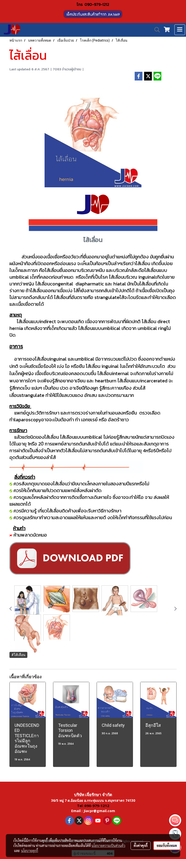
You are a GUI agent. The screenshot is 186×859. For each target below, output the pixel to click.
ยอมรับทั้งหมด (167, 845)
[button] (155, 29)
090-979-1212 (97, 4)
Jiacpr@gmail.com (99, 810)
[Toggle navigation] (179, 29)
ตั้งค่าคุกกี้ (140, 845)
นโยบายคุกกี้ (29, 850)
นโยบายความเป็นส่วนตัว (108, 845)
